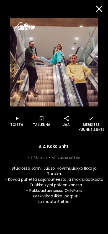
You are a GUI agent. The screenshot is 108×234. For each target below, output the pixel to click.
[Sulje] (99, 8)
